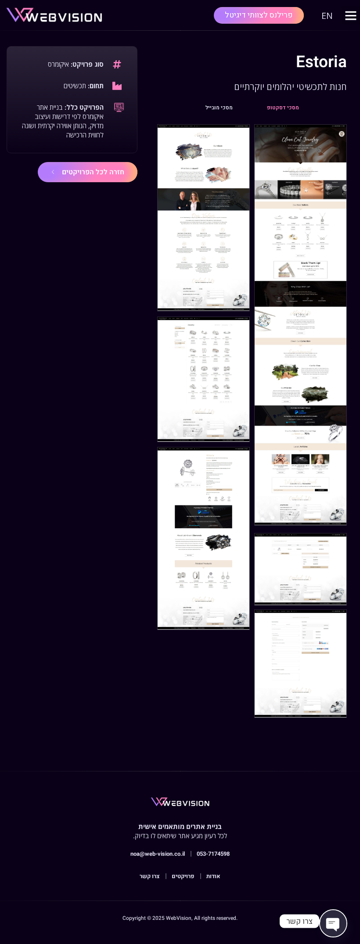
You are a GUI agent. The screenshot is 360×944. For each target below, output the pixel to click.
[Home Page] (300, 324)
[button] (351, 15)
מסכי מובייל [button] (219, 108)
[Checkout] (300, 663)
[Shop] (203, 379)
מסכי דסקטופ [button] (283, 108)
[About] (203, 217)
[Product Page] (203, 538)
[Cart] (300, 569)
